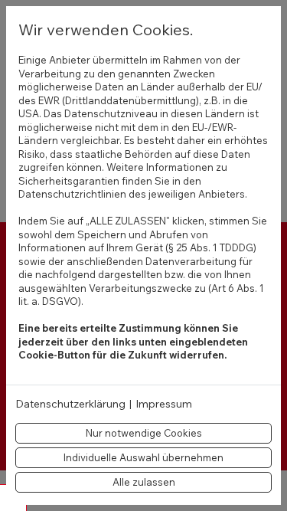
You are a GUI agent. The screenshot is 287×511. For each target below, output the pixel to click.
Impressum (163, 404)
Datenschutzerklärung (70, 404)
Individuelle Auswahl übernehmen (143, 457)
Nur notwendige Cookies (144, 433)
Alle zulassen (144, 482)
